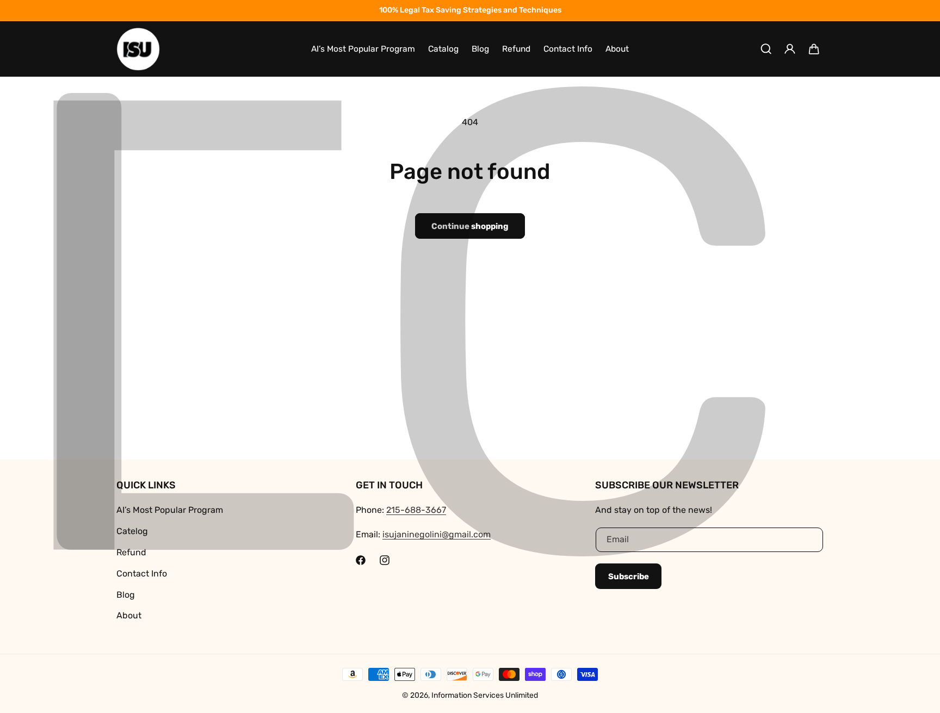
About (128, 615)
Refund (131, 552)
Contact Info (141, 573)
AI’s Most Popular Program (169, 510)
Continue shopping (470, 226)
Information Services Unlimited (484, 695)
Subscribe (628, 576)
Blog (125, 595)
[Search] (766, 49)
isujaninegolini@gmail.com (436, 534)
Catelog (132, 531)
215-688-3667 (416, 510)
